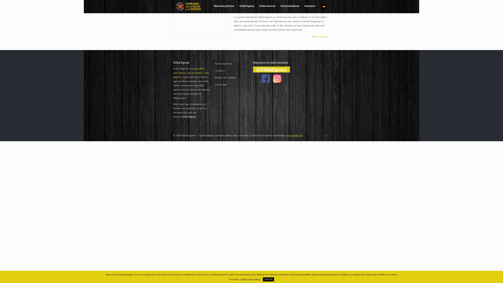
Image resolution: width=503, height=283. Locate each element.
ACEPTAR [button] (268, 279)
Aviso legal (221, 84)
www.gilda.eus (295, 135)
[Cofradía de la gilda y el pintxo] (189, 6)
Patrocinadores (223, 63)
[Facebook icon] (323, 135)
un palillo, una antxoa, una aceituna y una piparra (191, 72)
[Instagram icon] (326, 135)
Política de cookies (225, 77)
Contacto (220, 70)
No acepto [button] (234, 279)
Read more (322, 36)
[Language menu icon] (324, 6)
